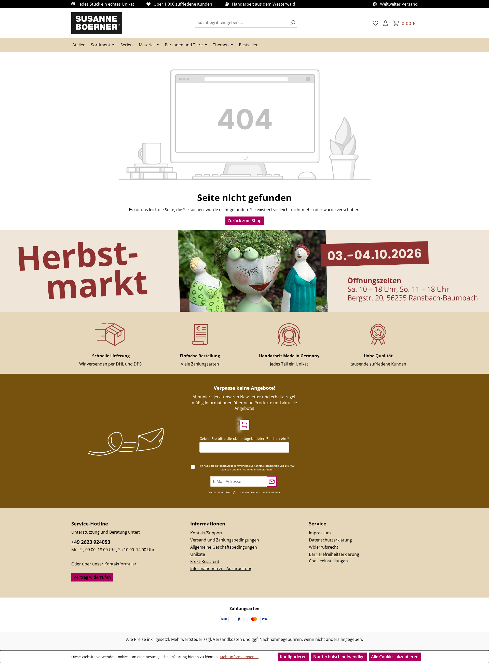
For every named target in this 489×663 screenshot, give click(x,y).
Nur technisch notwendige (338, 656)
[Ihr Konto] (386, 23)
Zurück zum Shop (245, 220)
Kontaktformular (120, 564)
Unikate (197, 554)
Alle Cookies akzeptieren (394, 656)
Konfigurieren (293, 656)
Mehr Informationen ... (239, 656)
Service (317, 523)
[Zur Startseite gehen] (96, 23)
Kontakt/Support (206, 533)
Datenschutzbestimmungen (232, 465)
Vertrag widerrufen (92, 577)
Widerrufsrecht (323, 547)
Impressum (320, 533)
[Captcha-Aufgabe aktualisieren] (244, 425)
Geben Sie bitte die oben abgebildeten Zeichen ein (244, 438)
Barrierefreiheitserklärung (334, 554)
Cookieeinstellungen (328, 561)
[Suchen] (292, 23)
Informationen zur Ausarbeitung (221, 568)
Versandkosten (227, 639)
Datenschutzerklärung (330, 540)
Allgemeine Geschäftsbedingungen (223, 547)
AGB (292, 465)
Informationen (207, 523)
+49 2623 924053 (90, 542)
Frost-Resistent (204, 561)
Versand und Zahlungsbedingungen (224, 540)
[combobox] (242, 23)
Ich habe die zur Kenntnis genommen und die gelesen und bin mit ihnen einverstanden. (246, 467)
